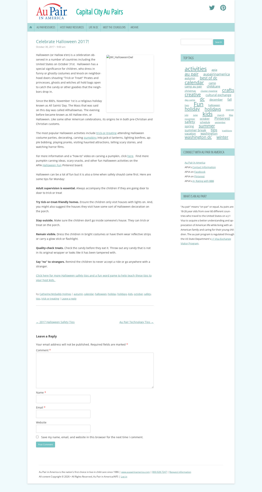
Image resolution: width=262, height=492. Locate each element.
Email (40, 407)
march (220, 114)
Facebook (199, 172)
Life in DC (93, 27)
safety (147, 294)
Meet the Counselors (114, 27)
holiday (112, 294)
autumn (78, 294)
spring (189, 126)
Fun (199, 104)
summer (207, 126)
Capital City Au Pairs (99, 11)
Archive (134, 27)
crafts (228, 90)
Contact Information (204, 167)
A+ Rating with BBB (203, 181)
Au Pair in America (195, 162)
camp (212, 83)
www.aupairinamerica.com (135, 472)
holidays (122, 294)
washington (209, 133)
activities (196, 69)
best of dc (208, 77)
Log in (124, 476)
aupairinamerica (216, 74)
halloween (101, 294)
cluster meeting (209, 90)
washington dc (198, 137)
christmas (190, 91)
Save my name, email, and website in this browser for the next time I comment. (92, 437)
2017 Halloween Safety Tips (55, 322)
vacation (190, 133)
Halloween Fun (52, 165)
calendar (89, 294)
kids (130, 294)
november (190, 118)
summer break (195, 130)
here (130, 156)
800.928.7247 (159, 472)
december (216, 100)
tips (38, 298)
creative (193, 94)
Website (41, 422)
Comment (43, 350)
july (186, 114)
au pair (192, 74)
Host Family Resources (72, 27)
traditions (227, 130)
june (195, 115)
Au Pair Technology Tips (136, 322)
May (231, 115)
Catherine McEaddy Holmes (55, 294)
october (138, 294)
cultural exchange (218, 95)
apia (214, 70)
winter (222, 137)
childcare (213, 86)
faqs (187, 105)
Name (41, 392)
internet (230, 109)
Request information (180, 472)
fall (229, 99)
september (220, 122)
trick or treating (50, 298)
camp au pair (193, 86)
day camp (190, 100)
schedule (205, 122)
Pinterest (222, 118)
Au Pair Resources (46, 27)
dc (202, 99)
